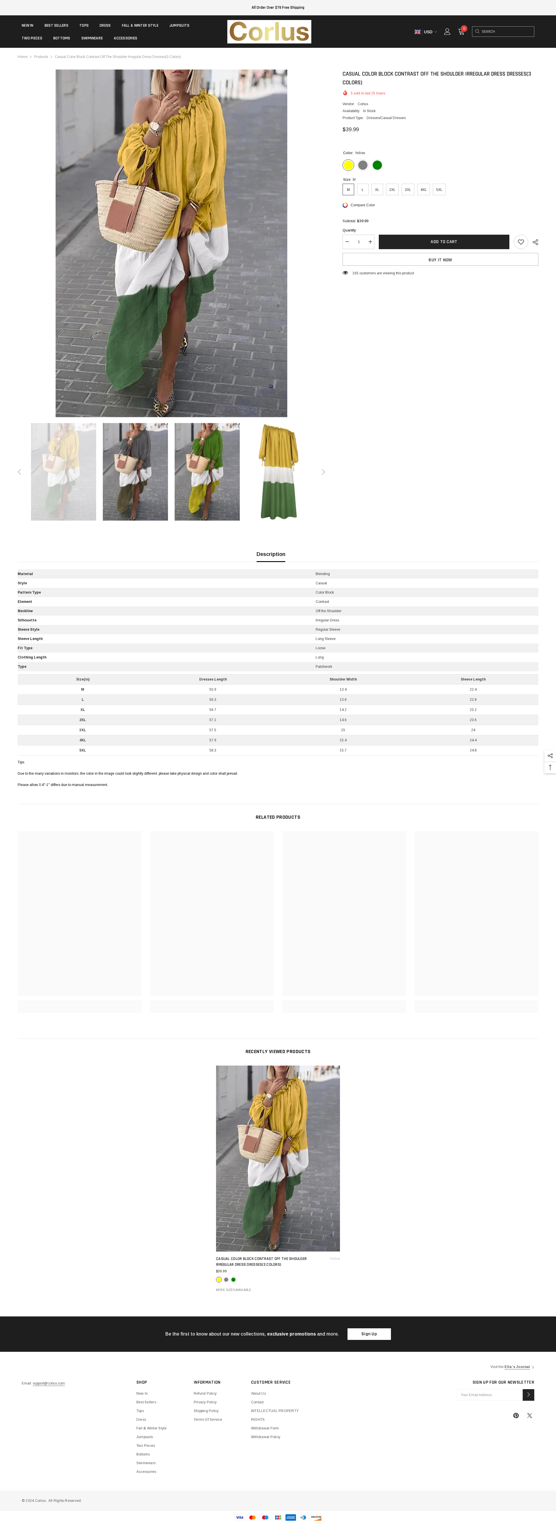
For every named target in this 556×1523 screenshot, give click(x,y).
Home (23, 57)
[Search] (477, 31)
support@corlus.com (49, 1383)
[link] (79, 1003)
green (233, 1280)
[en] (417, 32)
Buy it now (440, 260)
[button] (19, 472)
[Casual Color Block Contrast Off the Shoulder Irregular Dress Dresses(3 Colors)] (278, 1159)
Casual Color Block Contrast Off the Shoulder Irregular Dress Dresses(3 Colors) (278, 1261)
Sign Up (369, 1334)
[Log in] (447, 31)
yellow (219, 1280)
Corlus (363, 104)
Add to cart (444, 242)
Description (271, 554)
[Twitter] (529, 1415)
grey (226, 1280)
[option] (171, 243)
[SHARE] (533, 242)
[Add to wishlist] (521, 242)
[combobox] (508, 32)
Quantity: (350, 230)
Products (41, 57)
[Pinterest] (516, 1415)
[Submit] (528, 1395)
